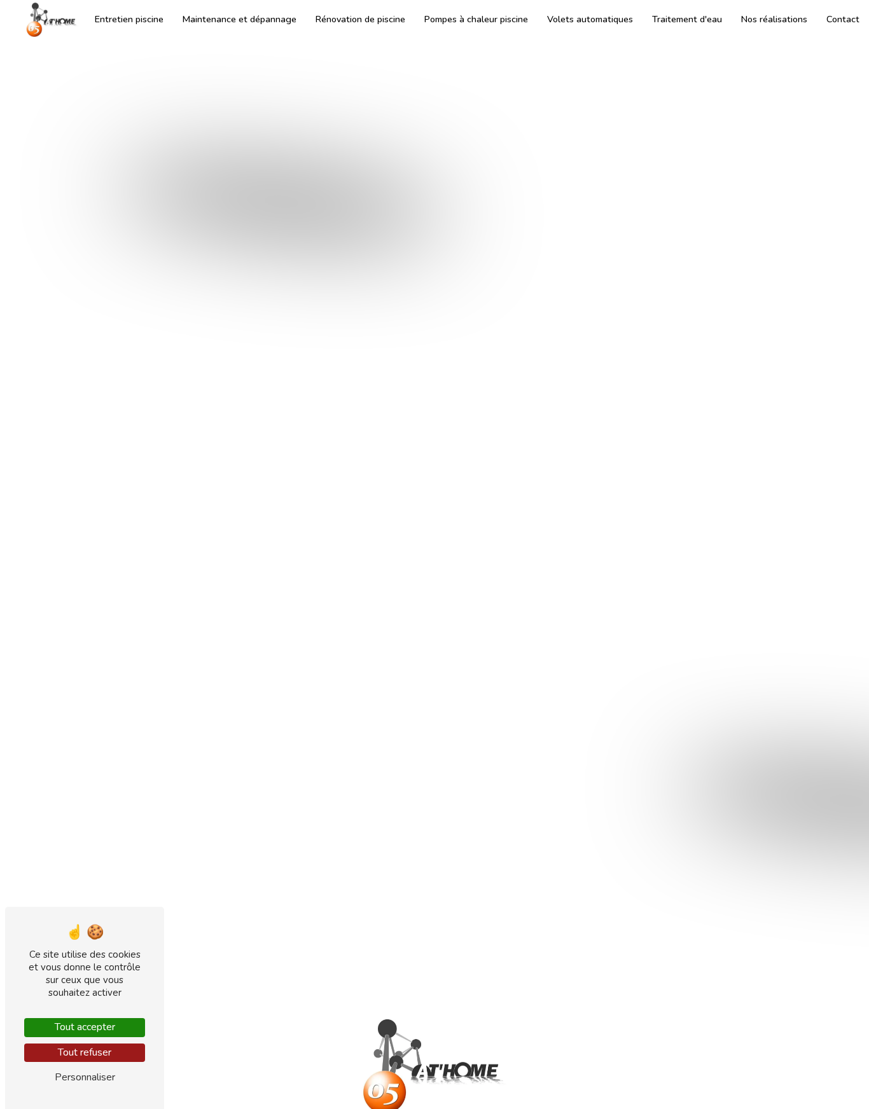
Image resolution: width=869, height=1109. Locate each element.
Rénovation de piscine (360, 19)
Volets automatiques (590, 19)
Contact (842, 19)
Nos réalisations (774, 19)
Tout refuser (84, 1052)
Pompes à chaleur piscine (476, 19)
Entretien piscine (129, 19)
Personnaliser (85, 1077)
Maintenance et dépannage (239, 19)
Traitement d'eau (687, 19)
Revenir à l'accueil (487, 585)
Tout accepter (85, 1027)
